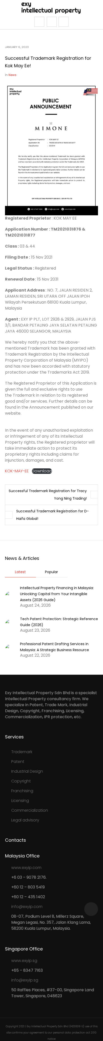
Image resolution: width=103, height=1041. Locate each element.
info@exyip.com (26, 906)
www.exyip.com (26, 867)
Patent (17, 761)
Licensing (20, 800)
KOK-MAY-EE (17, 471)
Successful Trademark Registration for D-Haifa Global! (52, 515)
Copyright (21, 781)
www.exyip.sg (24, 960)
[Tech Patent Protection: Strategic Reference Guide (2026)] (10, 624)
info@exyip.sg (24, 980)
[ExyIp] (51, 8)
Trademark (21, 752)
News (12, 75)
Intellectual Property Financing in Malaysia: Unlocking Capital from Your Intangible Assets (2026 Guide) (57, 593)
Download (42, 471)
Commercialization (29, 810)
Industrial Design (27, 771)
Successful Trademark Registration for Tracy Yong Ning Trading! (48, 494)
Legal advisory (25, 820)
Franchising (22, 791)
